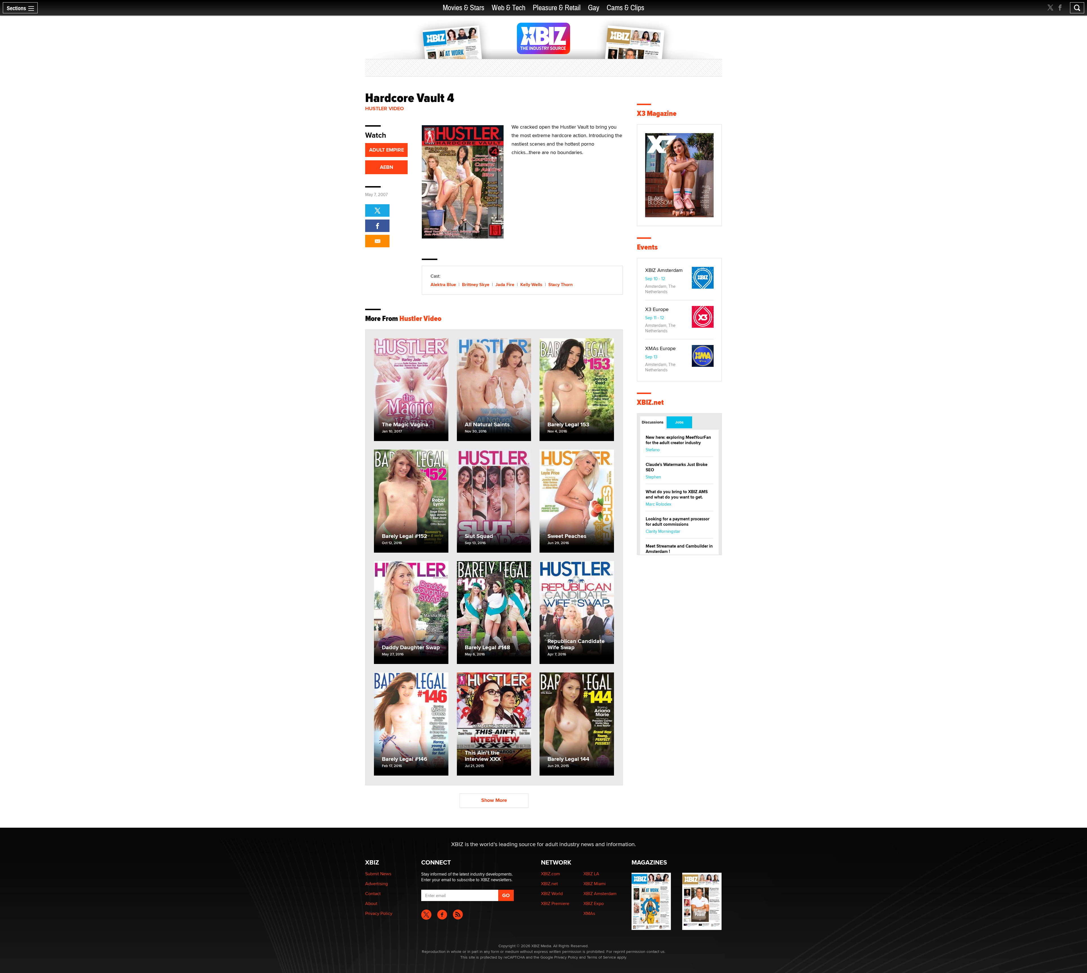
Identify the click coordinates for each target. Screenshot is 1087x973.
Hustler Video (384, 108)
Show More (494, 800)
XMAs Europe (660, 348)
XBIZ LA (591, 873)
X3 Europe (657, 309)
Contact (373, 893)
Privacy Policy (378, 913)
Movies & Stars (463, 8)
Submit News (378, 873)
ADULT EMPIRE (386, 150)
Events (647, 247)
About (371, 903)
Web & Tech (508, 8)
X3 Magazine (657, 113)
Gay (593, 8)
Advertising (376, 883)
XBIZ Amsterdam (664, 270)
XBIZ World (552, 893)
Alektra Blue (443, 284)
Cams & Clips (625, 8)
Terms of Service (601, 957)
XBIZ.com (550, 873)
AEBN (386, 167)
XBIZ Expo (593, 903)
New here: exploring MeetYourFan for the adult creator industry (678, 440)
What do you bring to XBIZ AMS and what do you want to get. (677, 494)
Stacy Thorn (560, 284)
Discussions (653, 422)
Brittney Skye (475, 284)
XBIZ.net (650, 402)
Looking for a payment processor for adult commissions (677, 521)
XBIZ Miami (594, 883)
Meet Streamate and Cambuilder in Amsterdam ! (679, 549)
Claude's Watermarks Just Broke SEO (676, 467)
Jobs (679, 422)
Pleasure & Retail (557, 8)
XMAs (589, 913)
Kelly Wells (531, 284)
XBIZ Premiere (555, 903)
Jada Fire (504, 284)
